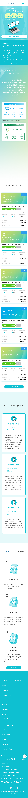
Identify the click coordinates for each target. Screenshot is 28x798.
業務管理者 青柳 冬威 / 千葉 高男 (9, 769)
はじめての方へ (5, 685)
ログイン (4, 714)
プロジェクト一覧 (6, 695)
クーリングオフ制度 (7, 749)
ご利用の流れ (14, 667)
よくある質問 (5, 704)
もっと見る (14, 63)
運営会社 (4, 730)
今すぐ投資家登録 (14, 36)
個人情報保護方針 (6, 734)
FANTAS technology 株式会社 (8, 755)
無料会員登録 (5, 719)
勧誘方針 (4, 739)
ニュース (4, 700)
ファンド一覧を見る (14, 386)
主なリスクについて (7, 744)
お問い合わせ (5, 709)
